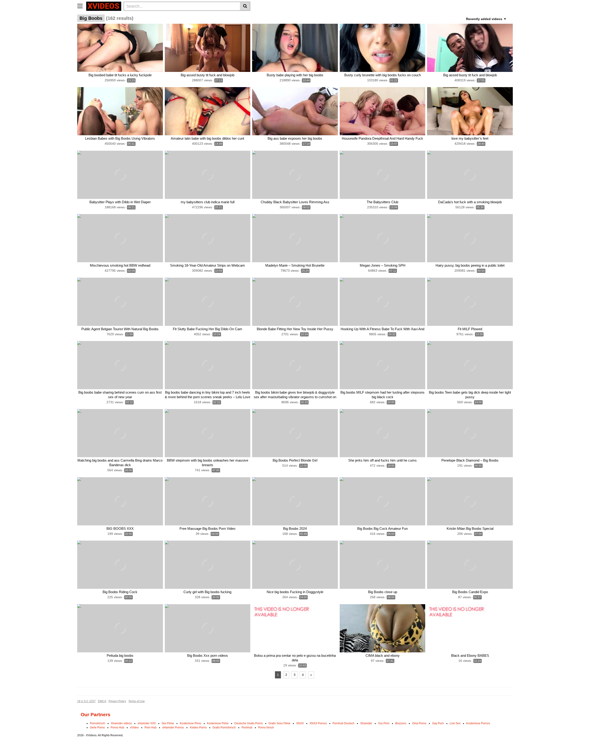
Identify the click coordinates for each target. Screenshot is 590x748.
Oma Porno (419, 723)
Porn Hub (150, 727)
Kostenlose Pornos (478, 723)
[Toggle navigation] (81, 5)
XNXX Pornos (318, 723)
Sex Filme (168, 723)
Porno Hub (117, 727)
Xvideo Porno (198, 727)
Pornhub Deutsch (343, 723)
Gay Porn (438, 723)
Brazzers (400, 723)
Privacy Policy (117, 701)
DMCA (102, 701)
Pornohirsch (97, 723)
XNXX (300, 723)
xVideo (134, 727)
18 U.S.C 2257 (86, 701)
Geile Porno (97, 727)
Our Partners (95, 714)
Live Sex (455, 723)
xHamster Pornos (173, 727)
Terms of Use (136, 701)
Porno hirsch (266, 727)
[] (245, 6)
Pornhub (247, 727)
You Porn (383, 723)
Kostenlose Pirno (190, 723)
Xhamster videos (121, 723)
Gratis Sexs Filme (279, 723)
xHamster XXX (147, 723)
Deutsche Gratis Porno (248, 723)
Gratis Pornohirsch (224, 727)
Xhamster (366, 723)
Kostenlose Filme (218, 723)
